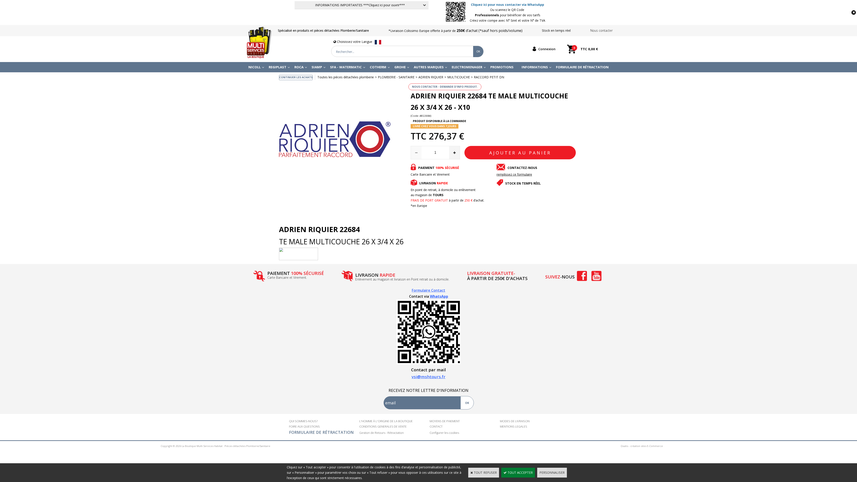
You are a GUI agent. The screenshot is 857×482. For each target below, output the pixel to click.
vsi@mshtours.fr (428, 376)
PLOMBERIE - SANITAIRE (396, 77)
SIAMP (317, 67)
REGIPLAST (277, 67)
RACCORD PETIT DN (489, 77)
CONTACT (436, 426)
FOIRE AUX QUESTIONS (304, 426)
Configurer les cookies (444, 433)
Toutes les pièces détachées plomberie (345, 77)
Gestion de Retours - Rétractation (381, 433)
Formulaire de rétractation (582, 67)
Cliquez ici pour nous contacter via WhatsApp (507, 4)
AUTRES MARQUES (429, 67)
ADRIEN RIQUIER (430, 77)
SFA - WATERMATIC (346, 67)
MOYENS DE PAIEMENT (445, 421)
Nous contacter (601, 30)
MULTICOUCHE (458, 77)
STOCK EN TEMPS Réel (523, 183)
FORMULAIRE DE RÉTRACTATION (321, 432)
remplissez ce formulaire (514, 174)
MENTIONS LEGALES (513, 426)
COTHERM (378, 67)
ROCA (299, 67)
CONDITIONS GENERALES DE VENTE (383, 426)
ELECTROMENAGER (467, 67)
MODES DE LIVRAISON (515, 421)
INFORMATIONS (535, 67)
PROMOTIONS (502, 67)
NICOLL (254, 67)
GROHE (400, 67)
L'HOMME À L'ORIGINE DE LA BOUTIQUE (386, 421)
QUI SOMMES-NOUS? (303, 421)
